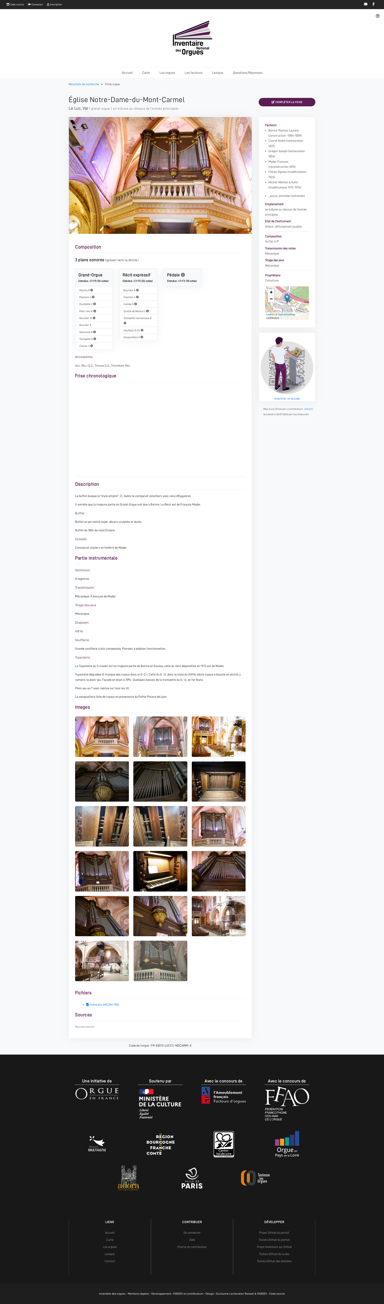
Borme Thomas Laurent (283, 130)
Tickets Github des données (274, 1261)
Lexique (217, 73)
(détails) (308, 409)
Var (85, 108)
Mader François (278, 161)
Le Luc (75, 108)
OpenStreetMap (286, 314)
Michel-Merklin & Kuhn (283, 182)
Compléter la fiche (289, 102)
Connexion (37, 4)
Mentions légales (138, 1293)
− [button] (271, 299)
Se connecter (192, 1232)
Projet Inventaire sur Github (274, 1246)
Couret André (277, 140)
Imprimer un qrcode (287, 398)
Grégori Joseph (277, 151)
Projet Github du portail (274, 1232)
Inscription (55, 4)
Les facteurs (193, 73)
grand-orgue (100, 108)
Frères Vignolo (277, 171)
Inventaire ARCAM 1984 (104, 1004)
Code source (16, 4)
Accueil (127, 73)
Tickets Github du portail (274, 1239)
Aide (192, 1239)
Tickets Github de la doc (274, 1253)
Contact (110, 1261)
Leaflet (270, 314)
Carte (146, 73)
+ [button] (271, 292)
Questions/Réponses (247, 73)
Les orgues (167, 73)
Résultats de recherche (84, 84)
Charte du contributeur (192, 1246)
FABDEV (178, 1293)
